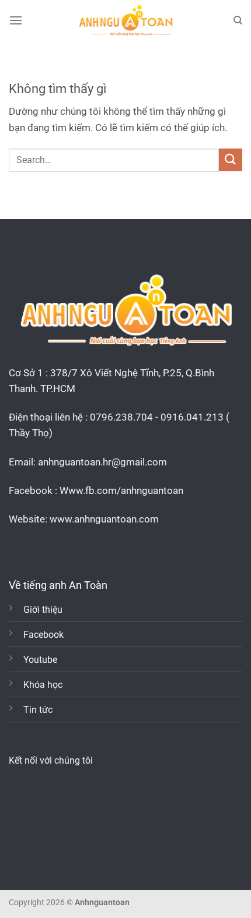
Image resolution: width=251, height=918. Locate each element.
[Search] (237, 20)
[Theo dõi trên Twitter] (52, 548)
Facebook (43, 634)
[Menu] (16, 20)
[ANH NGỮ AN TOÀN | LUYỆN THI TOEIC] (125, 20)
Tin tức (38, 709)
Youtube (40, 659)
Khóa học (42, 684)
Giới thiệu (42, 609)
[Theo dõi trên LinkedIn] (70, 548)
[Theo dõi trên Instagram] (35, 548)
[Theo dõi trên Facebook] (17, 548)
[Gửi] (230, 160)
